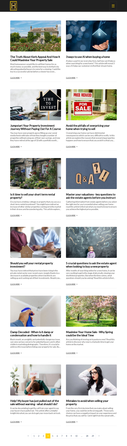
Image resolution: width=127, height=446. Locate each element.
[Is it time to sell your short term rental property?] (35, 173)
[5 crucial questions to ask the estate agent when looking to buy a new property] (91, 242)
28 (87, 436)
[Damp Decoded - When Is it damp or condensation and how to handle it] (35, 310)
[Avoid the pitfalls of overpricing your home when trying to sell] (91, 104)
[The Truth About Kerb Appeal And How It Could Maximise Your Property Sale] (35, 35)
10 (76, 436)
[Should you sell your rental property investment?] (35, 242)
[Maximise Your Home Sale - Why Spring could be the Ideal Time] (91, 310)
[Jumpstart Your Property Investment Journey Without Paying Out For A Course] (35, 104)
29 (93, 436)
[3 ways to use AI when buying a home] (91, 35)
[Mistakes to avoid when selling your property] (91, 379)
